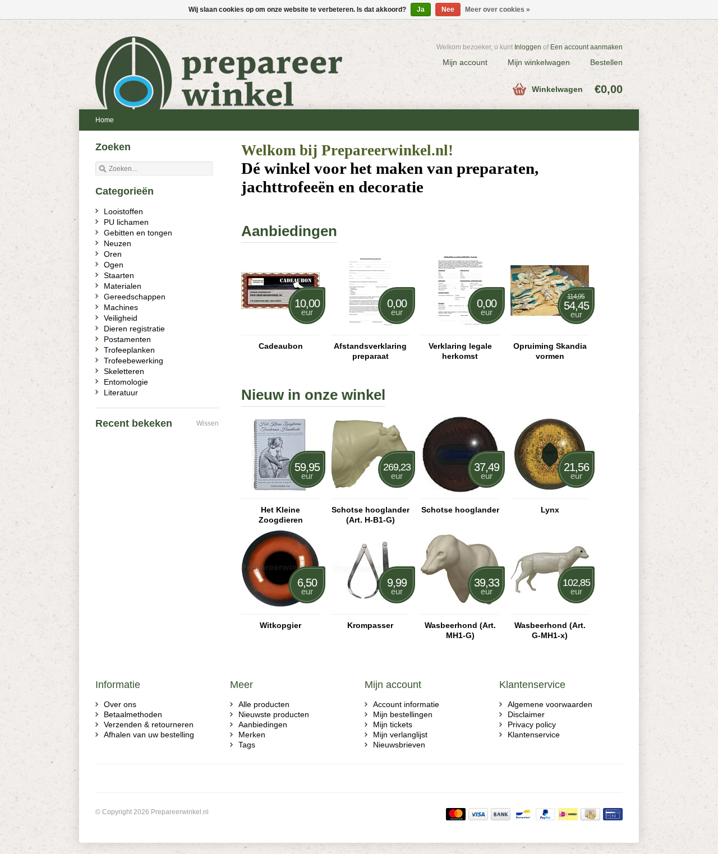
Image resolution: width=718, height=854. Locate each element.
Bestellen (606, 62)
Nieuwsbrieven (399, 744)
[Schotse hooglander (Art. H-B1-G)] (370, 493)
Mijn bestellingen (402, 714)
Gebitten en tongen (138, 232)
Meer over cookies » (497, 9)
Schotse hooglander (460, 509)
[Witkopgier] (280, 608)
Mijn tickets (392, 724)
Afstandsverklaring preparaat (370, 351)
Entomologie (126, 381)
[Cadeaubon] (280, 329)
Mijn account (465, 62)
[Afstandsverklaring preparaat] (370, 329)
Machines (121, 307)
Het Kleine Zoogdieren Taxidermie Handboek (281, 515)
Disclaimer (526, 714)
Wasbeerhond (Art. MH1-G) (460, 630)
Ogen (113, 264)
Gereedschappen (134, 296)
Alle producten (263, 704)
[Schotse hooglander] (460, 493)
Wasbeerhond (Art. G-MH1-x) (550, 630)
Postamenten (127, 339)
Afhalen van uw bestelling (149, 734)
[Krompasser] (370, 608)
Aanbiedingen (262, 724)
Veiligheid (120, 317)
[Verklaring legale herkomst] (460, 329)
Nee (447, 9)
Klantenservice (534, 734)
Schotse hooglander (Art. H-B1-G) (370, 514)
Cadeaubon (281, 345)
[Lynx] (549, 493)
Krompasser (370, 625)
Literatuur (121, 392)
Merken (251, 734)
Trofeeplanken (129, 349)
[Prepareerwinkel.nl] (227, 58)
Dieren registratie (134, 328)
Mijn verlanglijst (400, 734)
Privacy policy (532, 724)
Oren (113, 254)
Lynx (550, 509)
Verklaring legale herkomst (460, 351)
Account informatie (406, 704)
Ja (421, 9)
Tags (246, 744)
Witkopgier (280, 625)
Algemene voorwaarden (550, 704)
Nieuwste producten (273, 714)
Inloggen (527, 47)
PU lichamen (126, 222)
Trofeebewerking (133, 360)
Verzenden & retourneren (149, 724)
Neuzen (117, 243)
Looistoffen (123, 211)
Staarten (119, 275)
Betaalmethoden (133, 714)
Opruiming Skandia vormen (550, 351)
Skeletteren (124, 371)
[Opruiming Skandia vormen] (549, 329)
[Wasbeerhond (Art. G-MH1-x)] (549, 608)
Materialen (122, 285)
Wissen (207, 423)
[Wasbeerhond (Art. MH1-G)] (460, 608)
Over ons (120, 704)
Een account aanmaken (586, 47)
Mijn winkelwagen (539, 62)
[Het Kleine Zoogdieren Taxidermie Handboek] (280, 493)
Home (104, 120)
